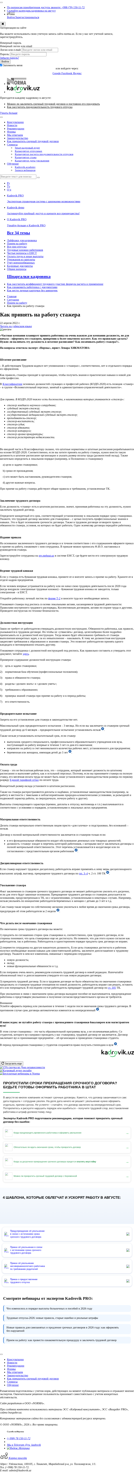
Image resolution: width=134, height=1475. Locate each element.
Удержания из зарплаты (21, 259)
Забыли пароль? (9, 57)
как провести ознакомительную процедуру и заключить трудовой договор (61, 1340)
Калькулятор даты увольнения (32, 160)
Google (57, 73)
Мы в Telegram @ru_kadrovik (24, 1444)
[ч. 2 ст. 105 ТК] (97, 1010)
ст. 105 (112, 987)
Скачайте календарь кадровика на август (31, 10)
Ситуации (13, 299)
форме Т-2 (54, 598)
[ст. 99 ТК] (58, 911)
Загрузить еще (13, 1063)
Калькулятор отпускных (28, 151)
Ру (8, 183)
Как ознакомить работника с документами (32, 287)
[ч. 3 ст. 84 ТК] (102, 729)
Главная (11, 296)
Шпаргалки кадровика (29, 276)
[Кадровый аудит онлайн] (16, 1070)
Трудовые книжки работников (25, 249)
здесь (26, 653)
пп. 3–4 (83, 873)
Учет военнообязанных (21, 262)
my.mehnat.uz (46, 555)
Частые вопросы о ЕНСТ (22, 253)
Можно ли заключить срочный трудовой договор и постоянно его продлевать (53, 103)
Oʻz (9, 189)
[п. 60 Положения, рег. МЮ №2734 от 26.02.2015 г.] (115, 1044)
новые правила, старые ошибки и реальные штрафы (52, 1317)
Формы (11, 131)
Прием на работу (17, 243)
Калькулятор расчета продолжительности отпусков (44, 154)
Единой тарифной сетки (24, 779)
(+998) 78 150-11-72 (18, 1438)
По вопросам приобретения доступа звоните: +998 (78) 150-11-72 (46, 7)
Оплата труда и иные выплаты (25, 256)
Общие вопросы (16, 269)
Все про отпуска (17, 246)
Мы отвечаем (15, 135)
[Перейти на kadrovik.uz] (23, 91)
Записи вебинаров (25, 170)
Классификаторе (12, 384)
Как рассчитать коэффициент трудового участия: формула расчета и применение (55, 284)
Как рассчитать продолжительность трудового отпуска (39, 107)
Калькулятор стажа (25, 157)
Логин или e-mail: (10, 49)
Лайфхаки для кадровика (22, 240)
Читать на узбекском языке (16, 326)
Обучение (13, 163)
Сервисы (12, 144)
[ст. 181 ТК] (107, 873)
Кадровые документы (20, 265)
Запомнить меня (12, 65)
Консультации (15, 122)
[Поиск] (38, 177)
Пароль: (4, 54)
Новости (12, 125)
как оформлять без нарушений (62, 1329)
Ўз (8, 186)
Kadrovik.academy (25, 167)
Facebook (67, 73)
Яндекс (77, 73)
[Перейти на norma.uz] (16, 83)
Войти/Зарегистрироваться (23, 17)
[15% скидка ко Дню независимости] (22, 1067)
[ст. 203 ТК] (76, 851)
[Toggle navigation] (1, 2)
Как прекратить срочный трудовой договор (33, 141)
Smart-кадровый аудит (27, 147)
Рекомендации (15, 128)
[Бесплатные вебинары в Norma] (20, 1073)
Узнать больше (8, 112)
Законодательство (17, 138)
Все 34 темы (18, 233)
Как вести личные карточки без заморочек (32, 290)
